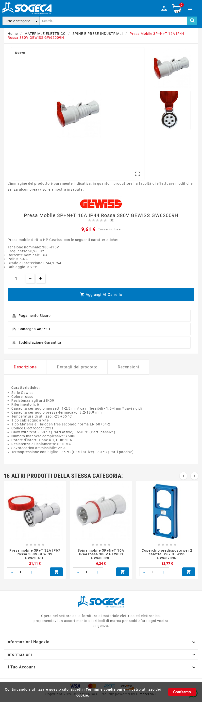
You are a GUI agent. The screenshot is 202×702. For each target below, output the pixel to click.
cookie (82, 695)
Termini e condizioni (104, 689)
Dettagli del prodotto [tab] (77, 367)
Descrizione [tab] (25, 367)
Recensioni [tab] (128, 367)
